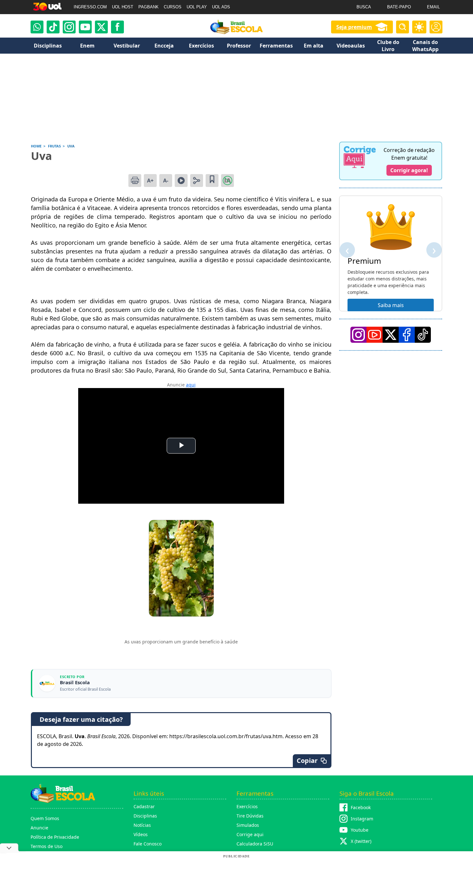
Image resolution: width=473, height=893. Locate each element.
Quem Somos (45, 818)
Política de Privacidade (55, 837)
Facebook (361, 807)
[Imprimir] (134, 180)
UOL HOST (122, 6)
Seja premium (354, 27)
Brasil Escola (75, 682)
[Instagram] (69, 27)
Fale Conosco (148, 844)
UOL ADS (221, 6)
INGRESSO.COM (90, 6)
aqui (191, 385)
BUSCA (364, 6)
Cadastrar (144, 806)
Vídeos (141, 834)
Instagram (362, 819)
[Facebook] (407, 335)
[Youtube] (85, 27)
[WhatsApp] (37, 27)
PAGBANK (148, 6)
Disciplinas (145, 816)
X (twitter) (361, 841)
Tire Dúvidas (250, 816)
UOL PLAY (197, 6)
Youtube (359, 830)
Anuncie (39, 828)
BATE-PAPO (399, 6)
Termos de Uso (46, 846)
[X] (101, 27)
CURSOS (172, 6)
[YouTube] (374, 335)
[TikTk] (423, 335)
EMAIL (433, 6)
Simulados (247, 825)
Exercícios (247, 806)
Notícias (142, 825)
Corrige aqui (250, 834)
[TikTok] (53, 27)
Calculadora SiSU (254, 844)
